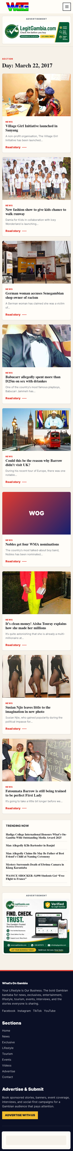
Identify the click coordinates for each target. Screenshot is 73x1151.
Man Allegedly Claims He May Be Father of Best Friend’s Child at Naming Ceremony (35, 854)
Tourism (7, 1053)
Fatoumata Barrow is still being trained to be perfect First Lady (35, 793)
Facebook (8, 1010)
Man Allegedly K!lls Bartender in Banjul (30, 845)
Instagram (24, 1010)
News (6, 1036)
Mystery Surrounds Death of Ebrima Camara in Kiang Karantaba (35, 866)
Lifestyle (7, 1048)
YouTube (49, 1010)
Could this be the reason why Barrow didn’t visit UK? (33, 462)
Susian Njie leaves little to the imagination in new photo (27, 709)
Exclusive (8, 1042)
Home (6, 1030)
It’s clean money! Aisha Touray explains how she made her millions (35, 625)
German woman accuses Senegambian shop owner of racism (34, 295)
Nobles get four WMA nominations (32, 544)
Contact (7, 1077)
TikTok (37, 1010)
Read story (13, 147)
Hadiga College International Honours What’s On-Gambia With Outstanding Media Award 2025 (36, 836)
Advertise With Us (20, 1115)
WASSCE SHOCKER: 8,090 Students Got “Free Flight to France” (35, 877)
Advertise (8, 1071)
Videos (6, 1065)
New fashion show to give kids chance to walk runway (35, 211)
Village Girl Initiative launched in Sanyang (31, 128)
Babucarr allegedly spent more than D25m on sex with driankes (32, 379)
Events (6, 1059)
